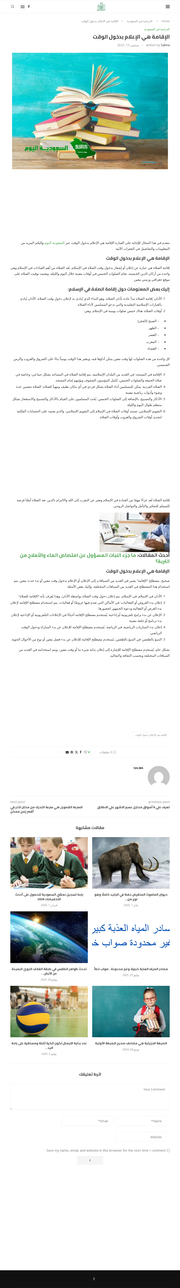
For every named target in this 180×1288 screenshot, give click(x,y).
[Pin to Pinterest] (71, 752)
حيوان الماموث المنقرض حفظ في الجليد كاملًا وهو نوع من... (130, 897)
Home (166, 21)
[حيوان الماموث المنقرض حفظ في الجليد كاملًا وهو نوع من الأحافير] (131, 863)
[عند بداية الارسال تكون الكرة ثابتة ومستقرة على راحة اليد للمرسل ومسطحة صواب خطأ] (49, 1011)
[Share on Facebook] (80, 752)
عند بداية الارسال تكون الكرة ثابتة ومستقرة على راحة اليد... (49, 1045)
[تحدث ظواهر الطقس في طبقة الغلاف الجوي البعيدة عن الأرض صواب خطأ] (49, 937)
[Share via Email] (67, 752)
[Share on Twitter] (76, 752)
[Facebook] (29, 6)
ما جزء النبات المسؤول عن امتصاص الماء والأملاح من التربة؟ (95, 558)
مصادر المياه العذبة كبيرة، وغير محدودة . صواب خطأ (131, 969)
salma (165, 45)
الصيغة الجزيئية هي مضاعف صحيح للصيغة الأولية (131, 1043)
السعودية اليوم (55, 242)
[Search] (12, 6)
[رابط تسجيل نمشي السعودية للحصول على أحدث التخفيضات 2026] (49, 863)
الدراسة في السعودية (139, 21)
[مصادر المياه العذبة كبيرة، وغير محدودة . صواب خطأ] (131, 937)
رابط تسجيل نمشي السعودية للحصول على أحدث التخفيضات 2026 (49, 897)
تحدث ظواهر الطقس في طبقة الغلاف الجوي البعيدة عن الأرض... (49, 971)
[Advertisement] (90, 207)
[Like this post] (85, 752)
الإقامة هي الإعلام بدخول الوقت (151, 734)
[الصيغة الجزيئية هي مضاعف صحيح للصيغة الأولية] (131, 1011)
